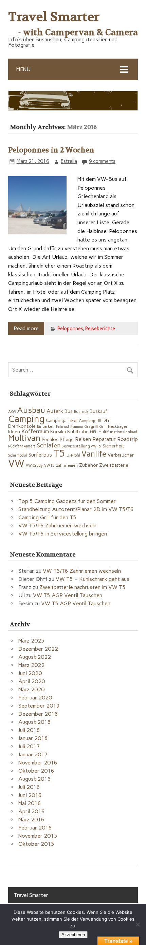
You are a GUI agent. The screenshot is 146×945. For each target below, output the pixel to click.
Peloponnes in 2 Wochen (51, 150)
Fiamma (76, 426)
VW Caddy (34, 465)
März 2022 (31, 665)
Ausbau (31, 410)
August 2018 (34, 722)
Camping (26, 418)
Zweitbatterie (113, 465)
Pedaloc (50, 439)
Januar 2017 (33, 754)
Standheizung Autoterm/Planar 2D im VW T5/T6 (76, 509)
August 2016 (34, 779)
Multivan (24, 438)
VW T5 (49, 465)
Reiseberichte (100, 329)
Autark (55, 411)
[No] (137, 924)
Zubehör (88, 465)
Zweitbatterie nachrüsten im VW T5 (82, 587)
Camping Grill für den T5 (47, 517)
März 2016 (31, 819)
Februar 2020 (35, 697)
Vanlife (93, 454)
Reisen (83, 439)
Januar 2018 (33, 738)
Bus (69, 411)
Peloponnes (70, 329)
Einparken (46, 426)
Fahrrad (62, 426)
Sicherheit (113, 445)
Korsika (58, 431)
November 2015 (37, 836)
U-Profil (73, 455)
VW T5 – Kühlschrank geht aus (92, 579)
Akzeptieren (73, 934)
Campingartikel (61, 420)
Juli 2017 (29, 746)
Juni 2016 (30, 795)
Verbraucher (121, 455)
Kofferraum (35, 431)
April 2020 (31, 681)
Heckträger (118, 426)
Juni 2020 (30, 673)
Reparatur (104, 439)
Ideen (14, 431)
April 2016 (31, 811)
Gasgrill (91, 426)
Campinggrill (90, 421)
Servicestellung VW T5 (81, 446)
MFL (93, 432)
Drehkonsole (22, 426)
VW (16, 463)
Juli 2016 (29, 787)
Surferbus (40, 454)
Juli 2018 (29, 730)
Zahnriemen (67, 465)
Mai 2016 (29, 803)
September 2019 (39, 705)
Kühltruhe (78, 431)
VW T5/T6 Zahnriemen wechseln (57, 525)
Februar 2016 (35, 827)
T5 (59, 453)
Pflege (67, 439)
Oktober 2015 (36, 844)
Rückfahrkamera (22, 446)
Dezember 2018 (38, 714)
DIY (106, 420)
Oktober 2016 (36, 771)
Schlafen (48, 445)
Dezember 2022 (38, 649)
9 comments (102, 161)
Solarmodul (17, 455)
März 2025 (31, 640)
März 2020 (31, 689)
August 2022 (34, 657)
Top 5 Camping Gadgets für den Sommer (67, 501)
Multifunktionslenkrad (117, 432)
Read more (26, 328)
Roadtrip (127, 439)
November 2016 (37, 762)
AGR (12, 412)
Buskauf (98, 411)
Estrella (69, 161)
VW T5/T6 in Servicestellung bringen (62, 533)
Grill (103, 426)
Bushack (81, 412)
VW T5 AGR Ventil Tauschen (67, 595)
